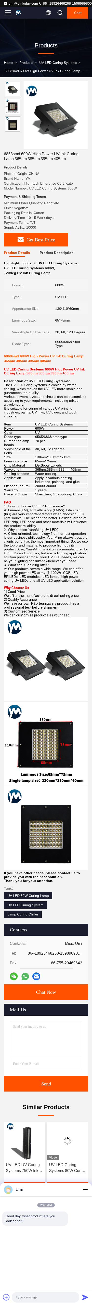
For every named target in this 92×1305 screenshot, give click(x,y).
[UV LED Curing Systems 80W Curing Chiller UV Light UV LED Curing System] (67, 1141)
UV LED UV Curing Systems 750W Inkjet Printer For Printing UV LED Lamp (24, 1168)
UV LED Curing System (25, 905)
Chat (77, 13)
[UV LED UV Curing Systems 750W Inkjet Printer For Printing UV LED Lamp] (24, 1141)
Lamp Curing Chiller (22, 914)
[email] (36, 976)
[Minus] (85, 1190)
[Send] (85, 1297)
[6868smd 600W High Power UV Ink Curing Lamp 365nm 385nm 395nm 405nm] (56, 115)
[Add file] (6, 1297)
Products (26, 63)
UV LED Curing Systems (58, 63)
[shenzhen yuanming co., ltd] (24, 13)
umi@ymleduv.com (23, 3)
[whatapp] (25, 976)
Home (8, 63)
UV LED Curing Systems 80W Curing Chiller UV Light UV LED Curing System (67, 1168)
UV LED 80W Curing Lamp (28, 896)
